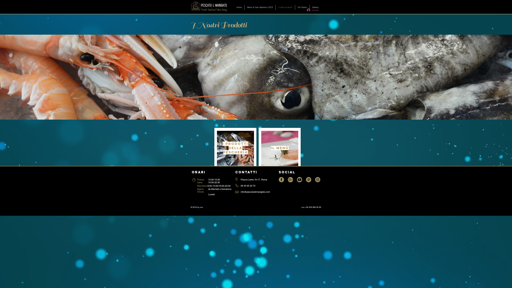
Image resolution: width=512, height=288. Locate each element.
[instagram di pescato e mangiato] (317, 179)
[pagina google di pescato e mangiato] (290, 179)
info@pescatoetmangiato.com (255, 192)
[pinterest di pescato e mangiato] (308, 179)
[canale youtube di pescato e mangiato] (299, 179)
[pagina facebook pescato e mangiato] (281, 179)
